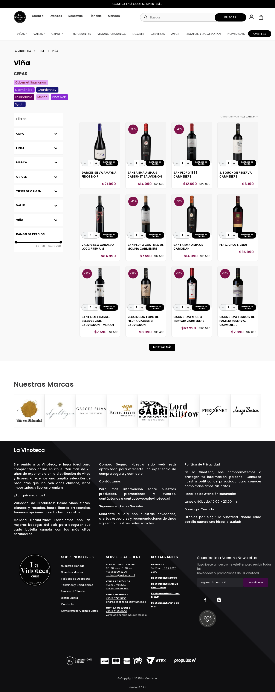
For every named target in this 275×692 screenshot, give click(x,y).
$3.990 (40, 246)
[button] (252, 17)
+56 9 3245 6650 (116, 611)
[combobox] (193, 17)
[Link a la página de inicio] (24, 51)
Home (41, 51)
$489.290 (53, 246)
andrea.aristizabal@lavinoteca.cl (126, 602)
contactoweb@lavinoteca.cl (147, 498)
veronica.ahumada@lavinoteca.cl (126, 615)
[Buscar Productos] (230, 17)
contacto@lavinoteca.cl (120, 575)
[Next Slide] (257, 411)
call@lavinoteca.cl (117, 588)
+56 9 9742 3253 (116, 585)
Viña (55, 51)
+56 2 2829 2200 (116, 571)
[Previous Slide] (18, 411)
